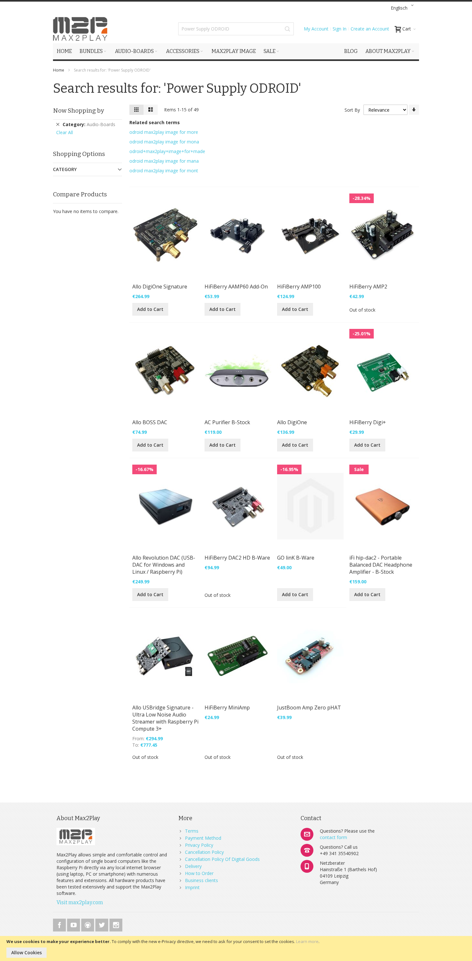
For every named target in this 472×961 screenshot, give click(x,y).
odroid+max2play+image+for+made (167, 151)
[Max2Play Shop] (80, 29)
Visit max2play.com (80, 902)
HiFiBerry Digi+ (367, 422)
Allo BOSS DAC (149, 422)
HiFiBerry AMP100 (299, 286)
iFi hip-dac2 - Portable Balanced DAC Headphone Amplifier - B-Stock (380, 564)
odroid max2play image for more (163, 132)
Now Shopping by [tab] (78, 110)
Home (59, 70)
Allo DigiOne (292, 422)
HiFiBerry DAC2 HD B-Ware (237, 557)
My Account (316, 29)
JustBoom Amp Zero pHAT (309, 707)
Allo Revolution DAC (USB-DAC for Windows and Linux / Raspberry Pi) (163, 564)
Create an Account (370, 29)
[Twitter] (102, 924)
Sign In (339, 29)
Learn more (307, 941)
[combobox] (236, 28)
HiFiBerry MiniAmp (227, 707)
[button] (403, 8)
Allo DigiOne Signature (159, 286)
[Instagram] (115, 924)
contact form (333, 837)
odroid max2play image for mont (163, 170)
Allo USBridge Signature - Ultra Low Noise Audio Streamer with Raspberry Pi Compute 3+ (165, 718)
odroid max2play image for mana (164, 161)
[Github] (88, 924)
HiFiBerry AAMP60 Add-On (236, 286)
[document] (236, 948)
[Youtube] (74, 924)
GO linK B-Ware (295, 557)
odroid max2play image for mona (164, 142)
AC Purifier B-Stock (227, 422)
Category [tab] (65, 169)
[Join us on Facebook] (60, 924)
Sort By (352, 110)
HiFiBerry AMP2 (368, 286)
